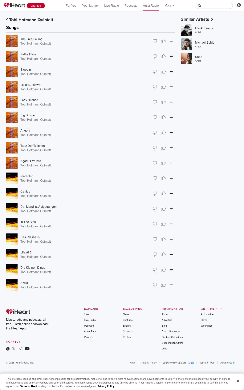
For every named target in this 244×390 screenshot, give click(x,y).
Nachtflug (26, 176)
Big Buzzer (27, 115)
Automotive (207, 314)
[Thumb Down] (155, 41)
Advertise (167, 320)
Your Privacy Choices (174, 362)
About (165, 314)
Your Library (90, 5)
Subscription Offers (172, 342)
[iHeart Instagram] (20, 349)
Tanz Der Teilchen (32, 145)
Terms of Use (207, 362)
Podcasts (131, 5)
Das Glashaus (30, 237)
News (126, 314)
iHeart (87, 314)
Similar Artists (195, 19)
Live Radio (111, 5)
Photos (127, 337)
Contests (128, 331)
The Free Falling (31, 39)
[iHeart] (14, 5)
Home (204, 320)
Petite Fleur (28, 54)
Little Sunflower (30, 84)
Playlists (89, 337)
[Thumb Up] (163, 41)
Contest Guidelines (172, 337)
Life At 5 (25, 252)
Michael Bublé (204, 42)
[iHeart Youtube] (27, 349)
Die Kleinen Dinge (32, 267)
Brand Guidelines (171, 331)
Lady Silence (29, 100)
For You (71, 5)
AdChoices (226, 362)
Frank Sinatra (204, 28)
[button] (171, 41)
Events (127, 325)
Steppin (25, 69)
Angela (25, 130)
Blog (164, 325)
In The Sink (28, 222)
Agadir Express (30, 161)
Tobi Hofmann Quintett (31, 20)
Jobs (164, 348)
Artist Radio (151, 5)
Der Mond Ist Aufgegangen (38, 206)
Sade (198, 56)
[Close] (238, 381)
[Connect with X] (13, 349)
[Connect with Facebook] (8, 349)
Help (132, 362)
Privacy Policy (149, 362)
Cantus (25, 191)
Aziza (24, 283)
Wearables (207, 325)
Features (128, 320)
